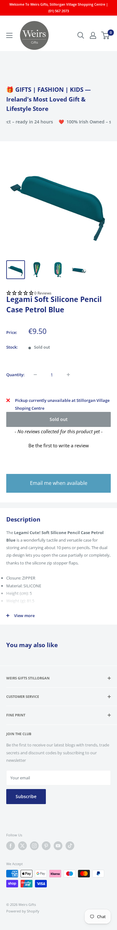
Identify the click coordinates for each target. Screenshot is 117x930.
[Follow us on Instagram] (34, 845)
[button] (58, 293)
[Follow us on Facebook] (10, 845)
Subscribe (26, 796)
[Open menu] (9, 35)
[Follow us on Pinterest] (46, 845)
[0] (106, 35)
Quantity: (15, 374)
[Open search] (80, 35)
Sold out (59, 419)
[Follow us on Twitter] (22, 845)
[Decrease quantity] (35, 374)
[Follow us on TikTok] (70, 845)
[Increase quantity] (68, 374)
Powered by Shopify (22, 911)
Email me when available (58, 483)
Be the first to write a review (58, 445)
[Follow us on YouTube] (58, 845)
